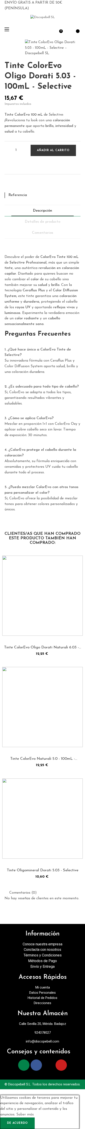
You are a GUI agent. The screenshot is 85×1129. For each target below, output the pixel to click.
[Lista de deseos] (9, 165)
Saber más (25, 1114)
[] (34, 629)
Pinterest (23, 185)
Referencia (17, 195)
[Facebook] (36, 1065)
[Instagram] (23, 1065)
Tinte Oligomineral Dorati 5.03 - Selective (42, 870)
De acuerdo (17, 1123)
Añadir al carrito (53, 150)
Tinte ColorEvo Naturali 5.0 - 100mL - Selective (42, 759)
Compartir (8, 185)
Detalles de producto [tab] (42, 222)
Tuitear (15, 185)
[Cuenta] (67, 29)
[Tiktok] (48, 1065)
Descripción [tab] (42, 211)
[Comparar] (43, 629)
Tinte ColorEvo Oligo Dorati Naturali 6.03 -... (42, 647)
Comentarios (42, 233)
